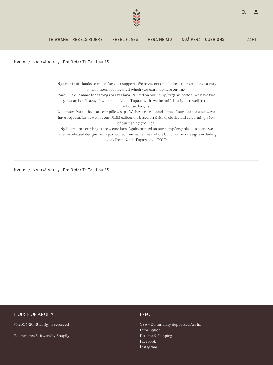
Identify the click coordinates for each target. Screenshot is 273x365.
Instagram (148, 346)
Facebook (148, 341)
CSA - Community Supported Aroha (170, 324)
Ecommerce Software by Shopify (42, 335)
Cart (252, 39)
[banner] (136, 18)
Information (150, 330)
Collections (44, 62)
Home (19, 62)
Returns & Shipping (156, 335)
